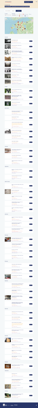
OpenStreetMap (30, 33)
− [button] (5, 18)
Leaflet (22, 33)
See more (31, 46)
